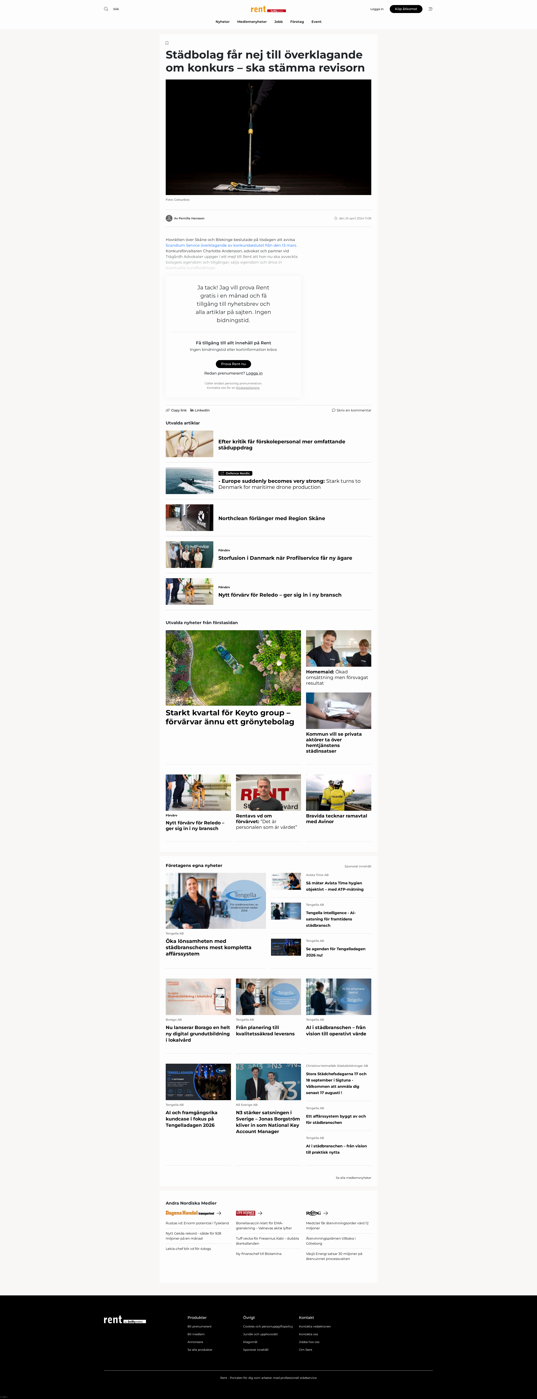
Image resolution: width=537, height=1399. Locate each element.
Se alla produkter (200, 1350)
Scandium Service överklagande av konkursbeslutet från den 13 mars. (231, 245)
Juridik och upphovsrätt (260, 1334)
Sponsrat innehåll (255, 1350)
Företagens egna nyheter (194, 865)
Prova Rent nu (233, 364)
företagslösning (247, 388)
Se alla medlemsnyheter (353, 1178)
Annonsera (195, 1342)
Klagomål (250, 1342)
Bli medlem (196, 1334)
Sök (116, 9)
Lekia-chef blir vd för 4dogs (188, 1249)
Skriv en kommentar (354, 410)
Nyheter (223, 22)
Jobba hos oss (309, 1342)
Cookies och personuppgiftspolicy (268, 1326)
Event (317, 22)
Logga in (254, 373)
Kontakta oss (308, 1334)
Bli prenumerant (200, 1326)
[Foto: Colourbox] (268, 137)
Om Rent (305, 1350)
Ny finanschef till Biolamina (259, 1254)
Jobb (278, 22)
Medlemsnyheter (252, 22)
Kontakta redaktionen (315, 1326)
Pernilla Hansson (192, 218)
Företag (297, 22)
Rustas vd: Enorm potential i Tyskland (197, 1223)
